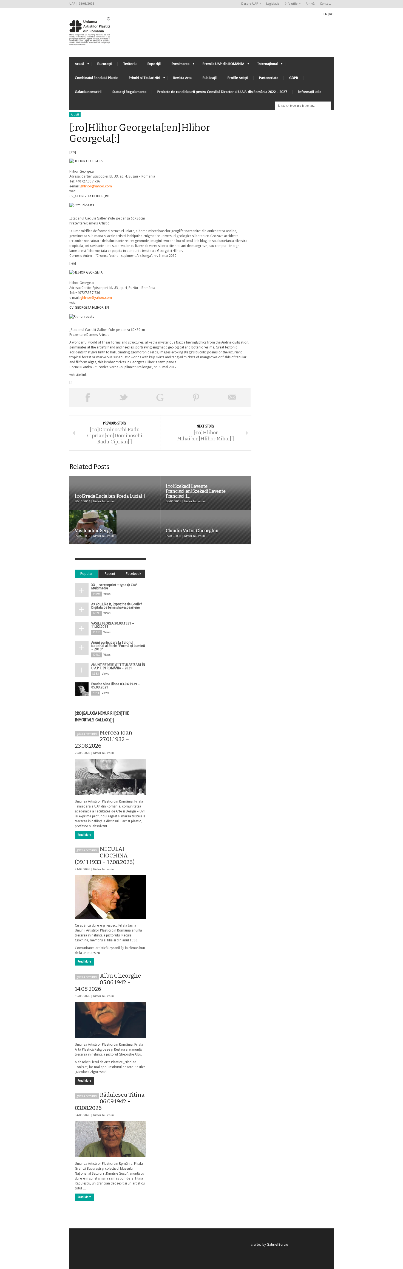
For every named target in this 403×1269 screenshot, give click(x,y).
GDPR (293, 78)
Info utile (289, 4)
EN (325, 14)
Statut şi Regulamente (129, 92)
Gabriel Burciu (277, 1245)
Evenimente (177, 65)
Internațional (265, 65)
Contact (325, 3)
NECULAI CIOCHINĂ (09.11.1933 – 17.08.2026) (105, 855)
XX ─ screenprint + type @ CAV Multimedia (114, 586)
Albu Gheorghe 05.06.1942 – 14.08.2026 (108, 982)
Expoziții (154, 64)
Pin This (196, 397)
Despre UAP (248, 4)
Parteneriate (268, 78)
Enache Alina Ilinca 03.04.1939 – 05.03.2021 (115, 685)
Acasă (76, 65)
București (104, 64)
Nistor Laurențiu (103, 753)
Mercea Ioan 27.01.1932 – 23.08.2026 (103, 739)
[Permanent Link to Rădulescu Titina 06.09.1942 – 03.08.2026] (110, 1139)
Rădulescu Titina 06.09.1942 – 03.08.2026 (109, 1101)
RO (331, 14)
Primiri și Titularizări (141, 79)
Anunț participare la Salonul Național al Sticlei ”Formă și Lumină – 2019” (118, 646)
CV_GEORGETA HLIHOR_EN (89, 307)
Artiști (75, 114)
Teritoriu (130, 64)
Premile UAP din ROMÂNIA (220, 65)
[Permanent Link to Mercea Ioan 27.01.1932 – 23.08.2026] (110, 777)
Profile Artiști (238, 78)
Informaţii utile (309, 92)
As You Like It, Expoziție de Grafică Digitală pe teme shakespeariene (117, 605)
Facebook (133, 574)
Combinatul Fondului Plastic (96, 78)
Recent (110, 574)
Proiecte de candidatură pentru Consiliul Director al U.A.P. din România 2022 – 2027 (222, 92)
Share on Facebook (87, 397)
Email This (232, 397)
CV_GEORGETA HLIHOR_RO (89, 196)
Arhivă (310, 3)
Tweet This (124, 397)
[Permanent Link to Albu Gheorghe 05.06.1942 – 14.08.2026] (110, 1020)
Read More (84, 834)
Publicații (210, 78)
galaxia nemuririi (87, 733)
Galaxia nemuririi (88, 92)
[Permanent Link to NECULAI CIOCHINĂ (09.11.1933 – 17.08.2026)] (110, 897)
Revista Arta (182, 78)
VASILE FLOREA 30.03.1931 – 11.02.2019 (112, 625)
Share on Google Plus (160, 397)
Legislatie (272, 3)
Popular (86, 574)
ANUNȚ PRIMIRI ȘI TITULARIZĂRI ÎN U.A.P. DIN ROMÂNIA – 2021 (118, 666)
